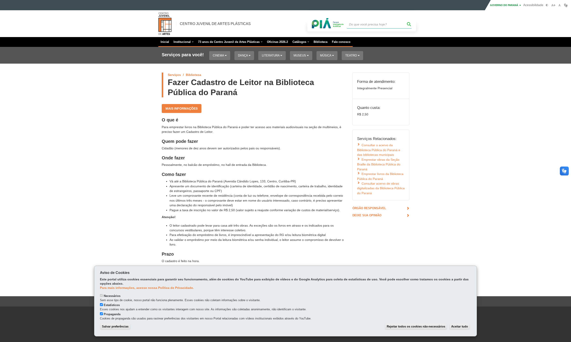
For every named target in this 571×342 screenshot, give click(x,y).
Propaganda (112, 314)
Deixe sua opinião (366, 215)
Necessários (112, 296)
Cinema (219, 55)
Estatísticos (112, 305)
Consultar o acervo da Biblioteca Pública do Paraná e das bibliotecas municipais (378, 149)
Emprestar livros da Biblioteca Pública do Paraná (380, 176)
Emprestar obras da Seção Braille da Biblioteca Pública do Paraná (378, 164)
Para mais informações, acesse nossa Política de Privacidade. (147, 288)
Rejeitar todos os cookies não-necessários (416, 326)
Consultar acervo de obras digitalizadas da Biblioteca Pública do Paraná (381, 188)
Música (326, 55)
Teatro (351, 55)
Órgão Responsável (369, 208)
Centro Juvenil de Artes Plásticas (215, 24)
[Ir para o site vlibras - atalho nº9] (565, 5)
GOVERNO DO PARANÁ (504, 5)
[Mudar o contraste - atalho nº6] (547, 5)
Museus (300, 55)
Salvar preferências (115, 326)
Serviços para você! (183, 54)
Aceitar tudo (459, 326)
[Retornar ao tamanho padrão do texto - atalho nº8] (559, 5)
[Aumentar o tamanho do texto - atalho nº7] (553, 5)
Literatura (271, 55)
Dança (243, 55)
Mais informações (182, 108)
